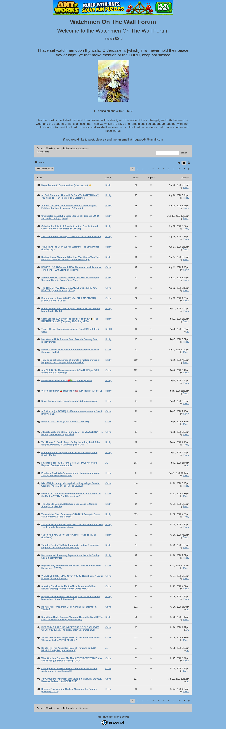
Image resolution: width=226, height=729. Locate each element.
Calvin (186, 270)
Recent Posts (43, 152)
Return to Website (45, 148)
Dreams (83, 148)
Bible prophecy (70, 148)
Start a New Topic (45, 169)
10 (179, 169)
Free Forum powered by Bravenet (113, 717)
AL (187, 331)
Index (58, 148)
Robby (186, 187)
